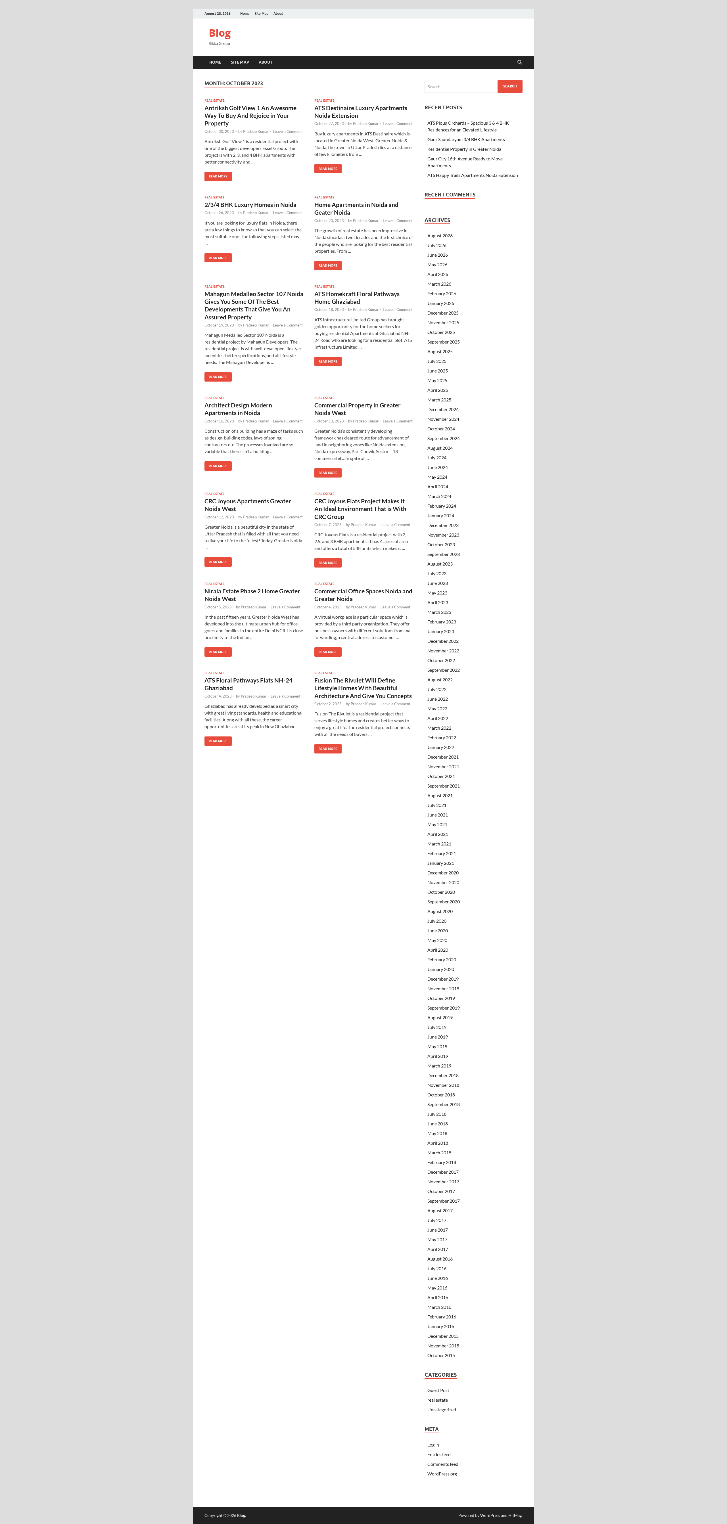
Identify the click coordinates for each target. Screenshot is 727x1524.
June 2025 (437, 370)
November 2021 (443, 766)
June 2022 (437, 699)
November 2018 (443, 1085)
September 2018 (443, 1104)
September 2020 (443, 901)
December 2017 (443, 1172)
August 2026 (440, 235)
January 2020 (440, 969)
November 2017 (443, 1181)
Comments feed (442, 1464)
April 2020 (437, 949)
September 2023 (443, 554)
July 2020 (436, 921)
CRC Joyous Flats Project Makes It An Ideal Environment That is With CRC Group (360, 508)
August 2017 (440, 1210)
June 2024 (437, 467)
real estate (214, 100)
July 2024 (436, 457)
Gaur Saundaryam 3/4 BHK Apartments (466, 139)
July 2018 (436, 1114)
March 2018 (439, 1152)
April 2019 (437, 1056)
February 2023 (441, 621)
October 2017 (441, 1191)
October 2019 (441, 998)
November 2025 (443, 322)
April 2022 (437, 718)
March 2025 (439, 399)
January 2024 (440, 515)
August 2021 (440, 795)
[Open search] (519, 62)
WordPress (490, 1515)
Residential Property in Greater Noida (464, 149)
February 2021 (441, 853)
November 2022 (443, 650)
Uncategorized (441, 1409)
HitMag (515, 1515)
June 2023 (437, 583)
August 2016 (440, 1258)
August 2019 (440, 1017)
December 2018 (443, 1075)
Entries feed (439, 1454)
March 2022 (439, 727)
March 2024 (439, 496)
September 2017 (443, 1200)
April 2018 (437, 1143)
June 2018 (437, 1123)
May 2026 (437, 264)
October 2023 (441, 544)
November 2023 (443, 534)
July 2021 (436, 805)
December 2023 (443, 525)
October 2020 (441, 892)
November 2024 (443, 419)
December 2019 (443, 978)
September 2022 (443, 670)
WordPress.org (442, 1473)
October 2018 (441, 1094)
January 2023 (440, 631)
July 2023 (436, 573)
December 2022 (443, 641)
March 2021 (439, 843)
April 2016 (437, 1297)
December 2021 (443, 756)
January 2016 (440, 1326)
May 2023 (437, 592)
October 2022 (441, 660)
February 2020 (441, 959)
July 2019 (436, 1027)
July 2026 (436, 245)
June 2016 (437, 1278)
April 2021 (437, 834)
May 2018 (437, 1133)
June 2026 (437, 255)
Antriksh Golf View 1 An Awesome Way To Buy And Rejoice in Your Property (250, 115)
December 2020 (443, 872)
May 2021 (437, 824)
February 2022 (441, 737)
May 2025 (437, 380)
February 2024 (441, 505)
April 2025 (437, 390)
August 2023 (440, 563)
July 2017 (436, 1220)
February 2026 (441, 293)
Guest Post (438, 1390)
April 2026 (437, 274)
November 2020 (443, 882)
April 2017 (437, 1249)
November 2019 (443, 988)
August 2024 (440, 448)
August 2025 (440, 351)
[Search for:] (474, 86)
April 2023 (437, 602)
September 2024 (443, 438)
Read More (215, 175)
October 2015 (441, 1355)
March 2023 (439, 612)
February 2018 (441, 1162)
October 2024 (441, 428)
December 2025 (443, 312)
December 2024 (443, 409)
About (278, 13)
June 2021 (437, 814)
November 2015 (443, 1345)
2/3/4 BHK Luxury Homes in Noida (250, 204)
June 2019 (437, 1036)
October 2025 (441, 332)
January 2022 (440, 747)
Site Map (261, 13)
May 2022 (437, 708)
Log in (433, 1444)
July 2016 (436, 1268)
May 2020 (437, 940)
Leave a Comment (288, 131)
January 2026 (440, 303)
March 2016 (439, 1307)
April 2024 (437, 486)
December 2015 (443, 1336)
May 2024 (437, 477)
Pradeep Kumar (256, 131)
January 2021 (440, 863)
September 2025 (443, 341)
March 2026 (439, 283)
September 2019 (443, 1007)
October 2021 (441, 776)
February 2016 (441, 1316)
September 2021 (443, 785)
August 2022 (440, 679)
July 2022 (436, 689)
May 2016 (437, 1287)
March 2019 (439, 1065)
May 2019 (437, 1046)
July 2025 (436, 361)
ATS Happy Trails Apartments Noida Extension (472, 175)
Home (245, 13)
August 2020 (440, 911)
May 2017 (437, 1239)
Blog (220, 33)
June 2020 (437, 930)
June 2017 (437, 1229)
